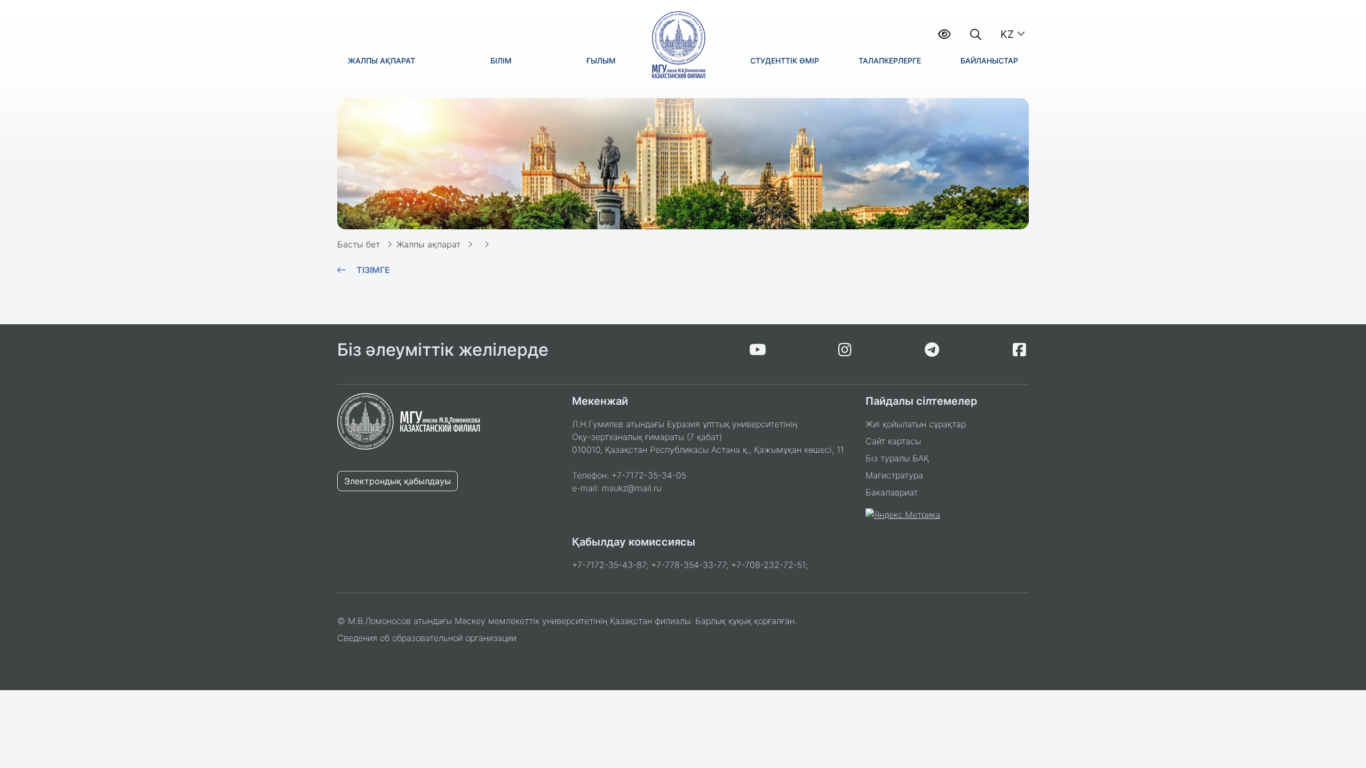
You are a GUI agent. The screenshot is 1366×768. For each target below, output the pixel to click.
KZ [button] (1007, 34)
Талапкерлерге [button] (890, 60)
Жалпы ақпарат (428, 244)
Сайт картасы (893, 441)
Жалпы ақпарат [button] (381, 60)
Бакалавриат (891, 492)
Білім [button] (501, 60)
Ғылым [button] (601, 60)
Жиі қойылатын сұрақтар (915, 424)
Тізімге (373, 270)
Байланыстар (989, 60)
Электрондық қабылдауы (397, 481)
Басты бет (358, 244)
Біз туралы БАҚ (897, 458)
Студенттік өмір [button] (784, 60)
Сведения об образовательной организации (427, 638)
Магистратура (894, 475)
